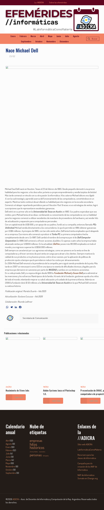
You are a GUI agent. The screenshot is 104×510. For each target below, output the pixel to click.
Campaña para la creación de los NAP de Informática (87, 466)
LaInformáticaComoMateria (89, 449)
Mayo (8, 463)
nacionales (42, 452)
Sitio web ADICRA (85, 444)
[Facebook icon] (86, 505)
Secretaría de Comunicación (35, 318)
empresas (36, 440)
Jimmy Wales (34, 452)
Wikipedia (46, 456)
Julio (8, 453)
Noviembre (10, 466)
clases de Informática (87, 458)
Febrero (9, 450)
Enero (8, 447)
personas (36, 455)
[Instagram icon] (94, 505)
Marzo (8, 460)
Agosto (9, 443)
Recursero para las (86, 454)
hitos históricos (37, 446)
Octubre (9, 469)
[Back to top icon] (91, 504)
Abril (8, 440)
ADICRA (16, 499)
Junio (8, 456)
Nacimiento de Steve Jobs (17, 390)
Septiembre (11, 472)
